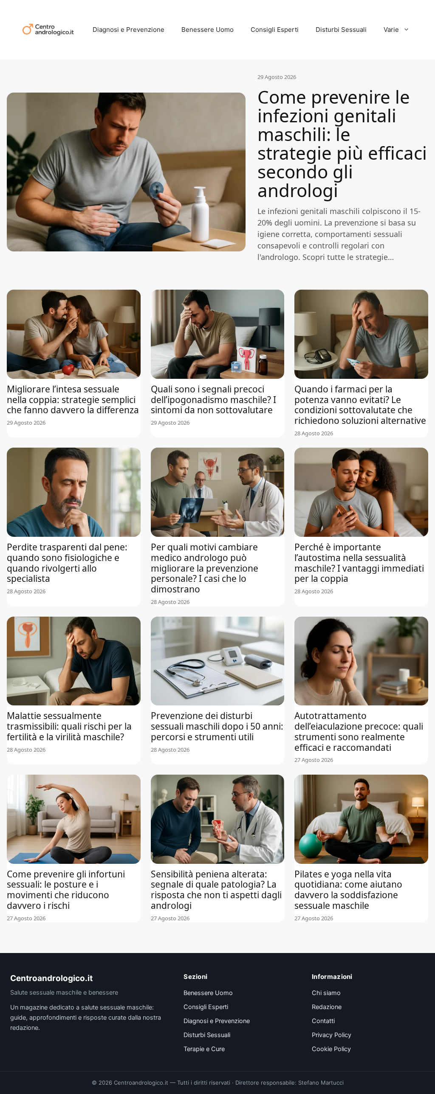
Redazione (327, 1007)
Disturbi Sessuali (341, 29)
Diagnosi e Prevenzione (128, 29)
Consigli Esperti (275, 29)
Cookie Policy (331, 1049)
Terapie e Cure (204, 1049)
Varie (391, 29)
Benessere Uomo (207, 29)
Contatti (323, 1021)
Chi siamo (326, 993)
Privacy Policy (331, 1035)
